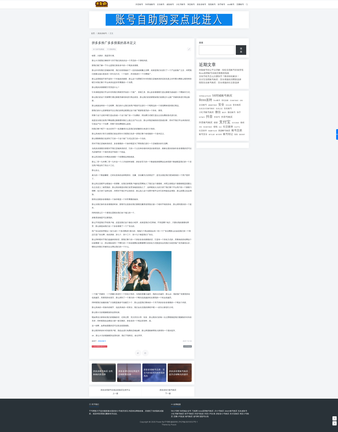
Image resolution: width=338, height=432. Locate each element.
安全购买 (237, 105)
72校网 (195, 411)
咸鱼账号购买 (212, 105)
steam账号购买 (231, 411)
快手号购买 (189, 413)
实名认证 (219, 109)
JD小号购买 (219, 411)
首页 (93, 33)
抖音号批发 (199, 413)
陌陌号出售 (204, 416)
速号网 (196, 416)
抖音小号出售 (209, 413)
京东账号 (160, 4)
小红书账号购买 (206, 112)
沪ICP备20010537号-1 (188, 422)
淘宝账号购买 (207, 127)
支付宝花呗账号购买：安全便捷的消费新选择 (220, 79)
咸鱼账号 (170, 4)
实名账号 (228, 108)
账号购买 (189, 416)
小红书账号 (180, 4)
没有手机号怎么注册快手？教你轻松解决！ (219, 76)
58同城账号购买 (222, 95)
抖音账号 (139, 4)
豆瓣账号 (240, 4)
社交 (220, 127)
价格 (241, 100)
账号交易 (236, 130)
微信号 (224, 112)
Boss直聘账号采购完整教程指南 (214, 73)
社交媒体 (228, 126)
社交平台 (237, 127)
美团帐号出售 (212, 131)
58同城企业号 (185, 411)
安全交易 (228, 105)
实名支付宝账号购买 (206, 109)
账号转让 (228, 134)
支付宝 (225, 122)
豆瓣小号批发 (179, 416)
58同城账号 (150, 4)
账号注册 (212, 134)
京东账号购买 (234, 100)
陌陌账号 (212, 4)
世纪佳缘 (225, 100)
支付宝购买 (235, 123)
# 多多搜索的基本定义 (99, 346)
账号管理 (219, 134)
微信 (218, 112)
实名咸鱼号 (242, 411)
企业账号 (203, 105)
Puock (173, 424)
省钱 (215, 126)
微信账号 (232, 112)
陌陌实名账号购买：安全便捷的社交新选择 (219, 82)
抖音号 (217, 117)
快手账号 (221, 4)
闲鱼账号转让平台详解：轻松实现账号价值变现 (221, 70)
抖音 (209, 116)
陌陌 (236, 134)
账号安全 (203, 134)
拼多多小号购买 (222, 413)
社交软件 (203, 130)
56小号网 (175, 411)
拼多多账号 (201, 4)
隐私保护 (242, 134)
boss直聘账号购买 (205, 411)
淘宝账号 (191, 4)
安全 (221, 104)
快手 (239, 112)
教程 (242, 122)
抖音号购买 (227, 116)
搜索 (201, 42)
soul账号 (230, 4)
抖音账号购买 (205, 122)
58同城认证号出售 (205, 96)
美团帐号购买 (224, 130)
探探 (216, 122)
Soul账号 (216, 100)
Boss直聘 (205, 100)
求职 (200, 127)
